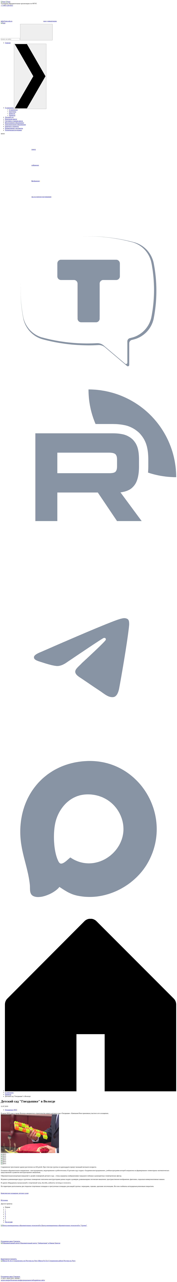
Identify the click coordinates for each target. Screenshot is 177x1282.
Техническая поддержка (13, 130)
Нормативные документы (14, 128)
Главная (7, 43)
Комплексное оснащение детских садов (14, 1193)
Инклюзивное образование (14, 123)
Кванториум (5, 1259)
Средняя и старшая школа (14, 121)
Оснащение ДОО (11, 1110)
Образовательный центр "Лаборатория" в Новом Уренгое (40, 1243)
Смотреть (16, 1241)
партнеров (50, 21)
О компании (9, 108)
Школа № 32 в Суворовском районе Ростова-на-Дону (56, 1261)
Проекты (12, 115)
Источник (4, 1200)
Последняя (8, 1222)
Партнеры (12, 112)
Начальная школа (11, 119)
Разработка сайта (39, 1280)
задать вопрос (5, 1280)
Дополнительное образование (15, 124)
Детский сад (9, 117)
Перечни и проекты (12, 126)
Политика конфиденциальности (21, 1280)
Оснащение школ (7, 1241)
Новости (12, 113)
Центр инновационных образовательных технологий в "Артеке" (64, 1225)
